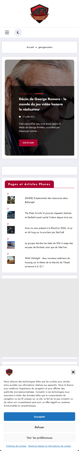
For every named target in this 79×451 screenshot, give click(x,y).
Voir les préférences (39, 438)
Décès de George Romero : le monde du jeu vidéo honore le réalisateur (42, 104)
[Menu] (7, 32)
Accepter (39, 417)
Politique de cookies (16, 446)
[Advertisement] (39, 317)
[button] (73, 372)
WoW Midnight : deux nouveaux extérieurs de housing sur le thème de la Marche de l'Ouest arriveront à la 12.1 (47, 262)
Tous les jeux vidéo (26, 94)
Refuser (39, 427)
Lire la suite (28, 142)
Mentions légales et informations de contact (49, 446)
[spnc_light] (18, 32)
